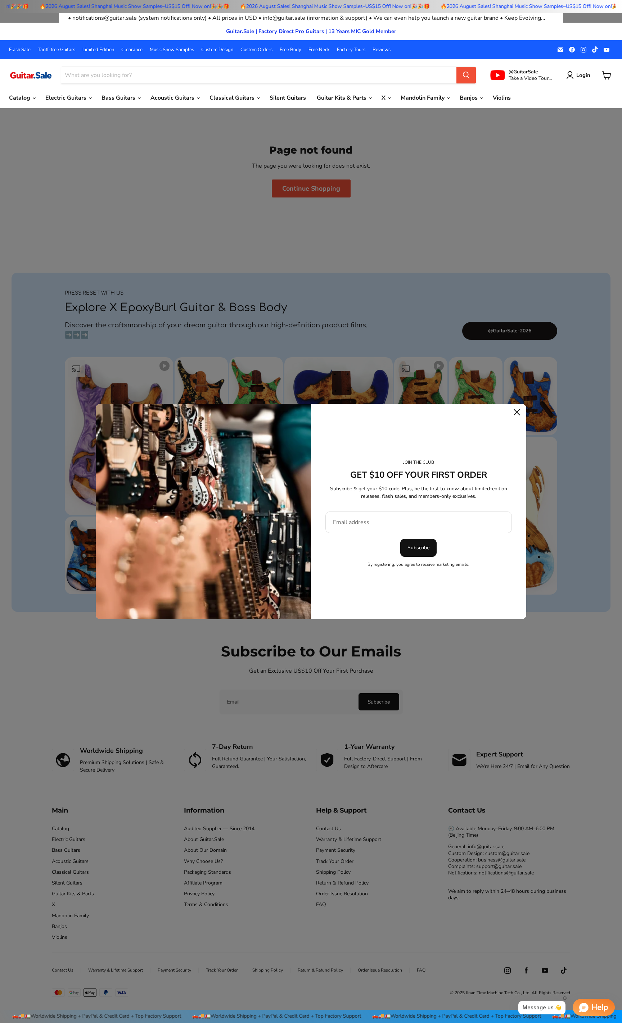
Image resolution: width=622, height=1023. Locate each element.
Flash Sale (20, 50)
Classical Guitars (232, 98)
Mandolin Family (423, 98)
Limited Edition (98, 50)
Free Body (290, 50)
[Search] (466, 75)
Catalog (20, 98)
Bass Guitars (119, 98)
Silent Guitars (288, 98)
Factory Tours (351, 50)
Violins (502, 98)
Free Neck (319, 50)
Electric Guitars (66, 98)
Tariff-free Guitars (56, 50)
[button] (579, 75)
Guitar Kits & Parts (342, 98)
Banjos (469, 98)
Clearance (132, 50)
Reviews (382, 50)
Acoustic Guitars (173, 98)
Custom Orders (256, 50)
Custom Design (217, 50)
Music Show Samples (172, 50)
